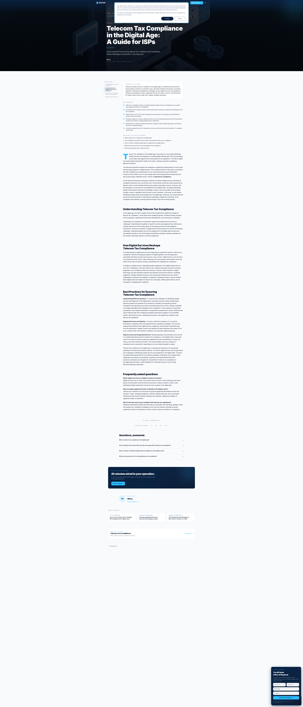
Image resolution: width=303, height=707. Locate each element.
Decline (180, 18)
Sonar (109, 13)
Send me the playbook (285, 697)
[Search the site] (205, 2)
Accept (167, 18)
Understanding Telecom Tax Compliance (112, 85)
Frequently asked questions (111, 96)
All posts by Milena (132, 501)
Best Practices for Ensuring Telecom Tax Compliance (111, 94)
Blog (114, 13)
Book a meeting (196, 2)
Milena (108, 59)
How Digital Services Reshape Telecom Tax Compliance (110, 89)
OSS (174, 313)
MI (122, 499)
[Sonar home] (101, 3)
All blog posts (113, 546)
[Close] (299, 669)
